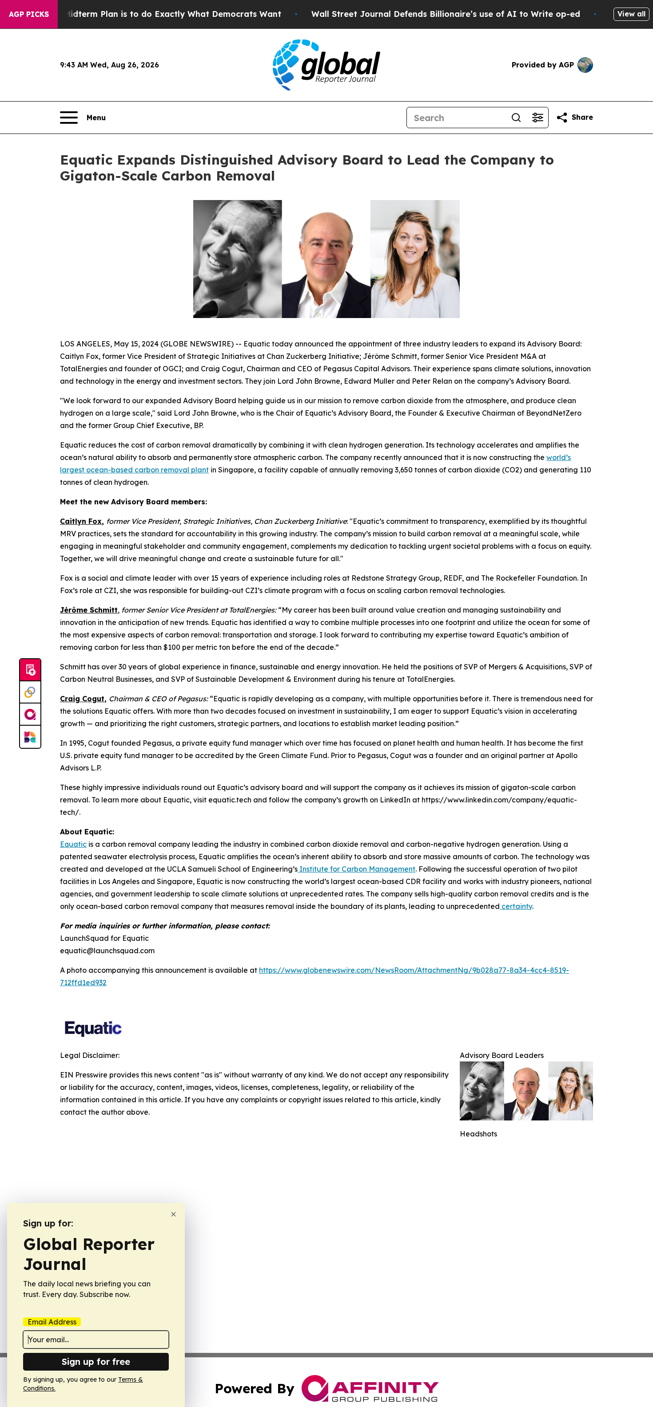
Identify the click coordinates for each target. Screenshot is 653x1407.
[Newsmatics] (30, 737)
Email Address (52, 1321)
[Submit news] (30, 670)
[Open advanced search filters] (537, 117)
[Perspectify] (30, 692)
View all (631, 13)
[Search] (516, 117)
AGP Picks (29, 14)
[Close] (173, 1214)
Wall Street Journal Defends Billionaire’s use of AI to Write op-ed (445, 14)
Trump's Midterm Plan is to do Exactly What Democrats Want (155, 14)
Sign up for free (96, 1361)
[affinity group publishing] (30, 715)
